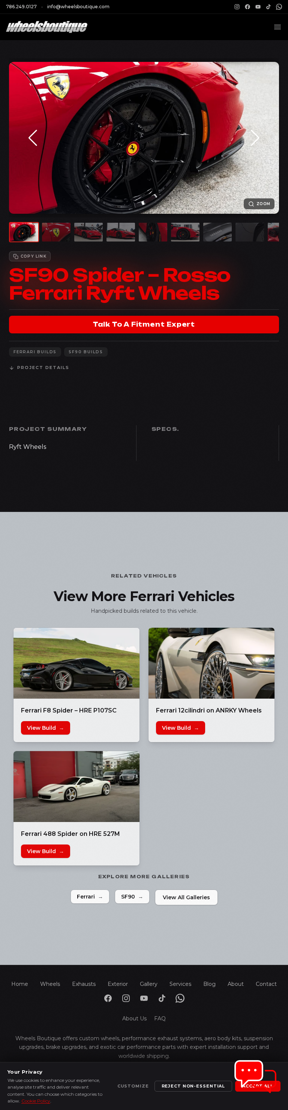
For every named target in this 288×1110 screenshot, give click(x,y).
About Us (134, 1018)
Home (19, 984)
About (236, 984)
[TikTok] (269, 7)
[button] (33, 138)
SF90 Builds (86, 352)
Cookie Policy (35, 1101)
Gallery (149, 984)
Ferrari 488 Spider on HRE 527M (70, 833)
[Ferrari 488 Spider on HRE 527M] (77, 786)
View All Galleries (186, 897)
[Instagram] (237, 7)
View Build (45, 727)
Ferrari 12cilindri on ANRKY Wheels (209, 710)
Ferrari (90, 896)
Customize (133, 1086)
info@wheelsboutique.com (78, 6)
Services (180, 984)
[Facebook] (247, 7)
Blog (209, 984)
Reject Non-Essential (193, 1086)
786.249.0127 (21, 6)
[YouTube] (258, 7)
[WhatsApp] (279, 7)
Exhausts (84, 984)
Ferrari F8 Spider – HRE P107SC (69, 710)
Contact (266, 984)
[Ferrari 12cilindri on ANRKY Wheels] (211, 663)
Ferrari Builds (35, 352)
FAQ (160, 1018)
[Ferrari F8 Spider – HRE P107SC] (77, 663)
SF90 (132, 896)
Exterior (118, 984)
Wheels (50, 984)
